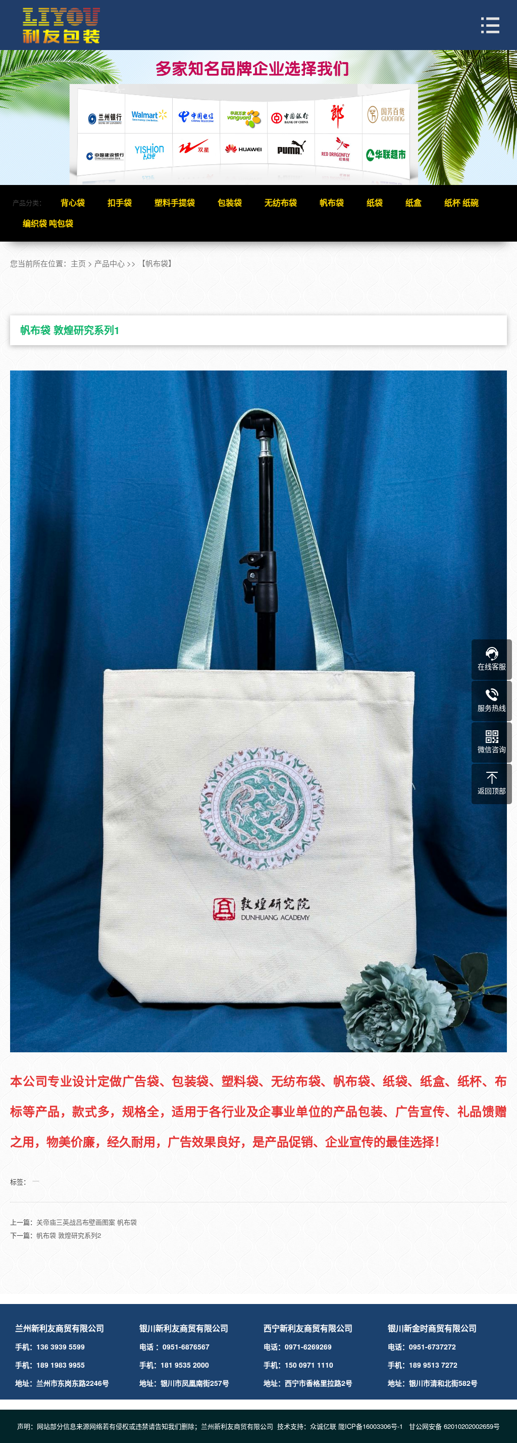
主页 (78, 263)
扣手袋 (120, 202)
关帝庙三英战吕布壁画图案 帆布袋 (86, 1222)
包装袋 (230, 202)
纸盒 (413, 202)
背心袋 (73, 202)
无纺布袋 (281, 202)
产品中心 (109, 263)
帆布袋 (332, 202)
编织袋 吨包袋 (48, 223)
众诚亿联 (323, 1426)
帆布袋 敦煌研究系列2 (68, 1235)
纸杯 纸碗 (461, 202)
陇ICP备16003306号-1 (371, 1426)
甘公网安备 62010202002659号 (454, 1426)
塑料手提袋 (174, 202)
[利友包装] (70, 25)
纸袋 (375, 202)
